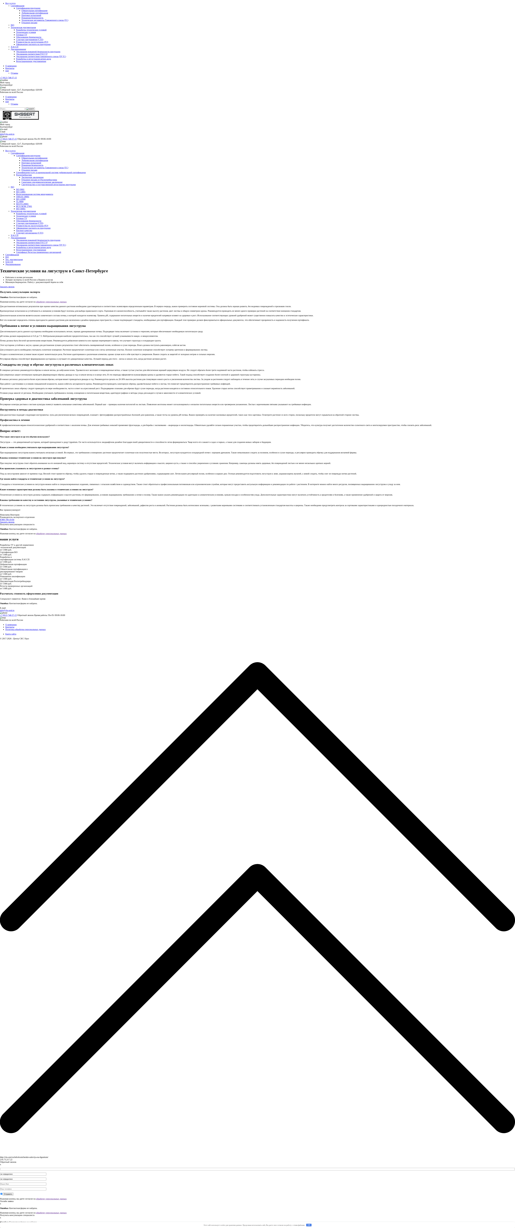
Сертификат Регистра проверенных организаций (38, 252)
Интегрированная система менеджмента (34, 194)
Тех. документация (14, 259)
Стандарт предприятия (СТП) (29, 39)
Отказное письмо (29, 22)
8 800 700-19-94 (7, 519)
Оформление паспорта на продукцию (33, 44)
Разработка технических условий (31, 30)
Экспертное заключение (32, 177)
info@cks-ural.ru (7, 134)
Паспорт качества (24, 230)
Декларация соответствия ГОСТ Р (31, 54)
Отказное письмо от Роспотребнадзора (39, 180)
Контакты (9, 68)
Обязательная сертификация (34, 10)
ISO (12, 25)
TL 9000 (19, 201)
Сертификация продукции (28, 8)
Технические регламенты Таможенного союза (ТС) (44, 20)
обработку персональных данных (51, 302)
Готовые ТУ (21, 35)
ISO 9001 (20, 189)
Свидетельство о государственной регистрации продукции (48, 184)
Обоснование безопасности (28, 37)
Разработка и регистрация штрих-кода (33, 59)
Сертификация (17, 6)
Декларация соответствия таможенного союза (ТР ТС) (41, 56)
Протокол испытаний (31, 15)
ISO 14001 (20, 192)
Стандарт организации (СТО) (29, 233)
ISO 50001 (20, 209)
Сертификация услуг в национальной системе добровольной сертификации (51, 172)
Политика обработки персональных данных (25, 629)
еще (7, 71)
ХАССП (14, 47)
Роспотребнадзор (24, 175)
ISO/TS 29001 (22, 204)
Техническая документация (23, 27)
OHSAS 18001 (22, 197)
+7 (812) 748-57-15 (8, 78)
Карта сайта (10, 634)
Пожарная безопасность (32, 18)
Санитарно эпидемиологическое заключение (41, 182)
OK (309, 1225)
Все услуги (10, 3)
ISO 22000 (20, 199)
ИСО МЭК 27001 (24, 206)
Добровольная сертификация (34, 13)
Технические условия (26, 32)
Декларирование (18, 49)
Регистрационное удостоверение (31, 61)
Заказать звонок (7, 287)
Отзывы (14, 73)
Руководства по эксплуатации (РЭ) (32, 42)
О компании (11, 66)
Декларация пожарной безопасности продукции (38, 51)
